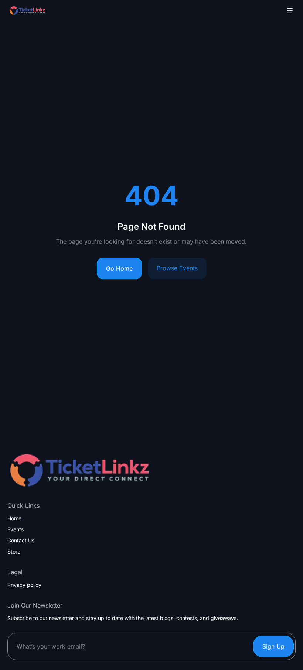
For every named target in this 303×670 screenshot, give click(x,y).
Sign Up (273, 646)
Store (13, 551)
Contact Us (20, 540)
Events (15, 529)
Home (14, 518)
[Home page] (46, 10)
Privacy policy (24, 585)
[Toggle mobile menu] (289, 10)
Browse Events (177, 268)
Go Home (119, 268)
